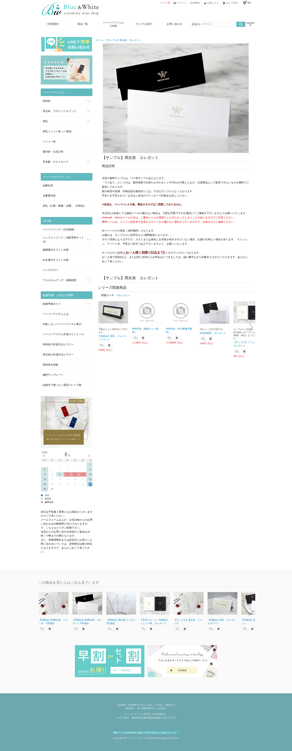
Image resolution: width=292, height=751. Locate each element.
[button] (100, 327)
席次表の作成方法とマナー (58, 354)
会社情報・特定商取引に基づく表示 (135, 705)
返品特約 (130, 708)
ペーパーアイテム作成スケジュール (63, 334)
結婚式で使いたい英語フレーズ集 (62, 384)
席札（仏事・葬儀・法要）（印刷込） (65, 205)
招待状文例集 (50, 364)
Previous (44, 456)
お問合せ (162, 708)
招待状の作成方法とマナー (58, 344)
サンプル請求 (144, 23)
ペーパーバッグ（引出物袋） (59, 229)
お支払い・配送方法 (165, 705)
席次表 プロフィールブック (59, 111)
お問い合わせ (174, 23)
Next (89, 456)
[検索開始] (240, 24)
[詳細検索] (250, 24)
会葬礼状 (48, 185)
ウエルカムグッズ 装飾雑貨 (59, 280)
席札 (45, 121)
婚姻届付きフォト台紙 (56, 249)
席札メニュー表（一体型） (58, 131)
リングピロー (50, 269)
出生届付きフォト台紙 (56, 259)
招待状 (46, 100)
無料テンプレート (53, 374)
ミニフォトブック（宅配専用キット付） (63, 239)
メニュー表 (49, 141)
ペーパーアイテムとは (56, 313)
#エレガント (124, 295)
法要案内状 (49, 195)
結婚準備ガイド (52, 303)
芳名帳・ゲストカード (56, 161)
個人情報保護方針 (146, 708)
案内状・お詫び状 (53, 151)
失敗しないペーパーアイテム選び (62, 324)
